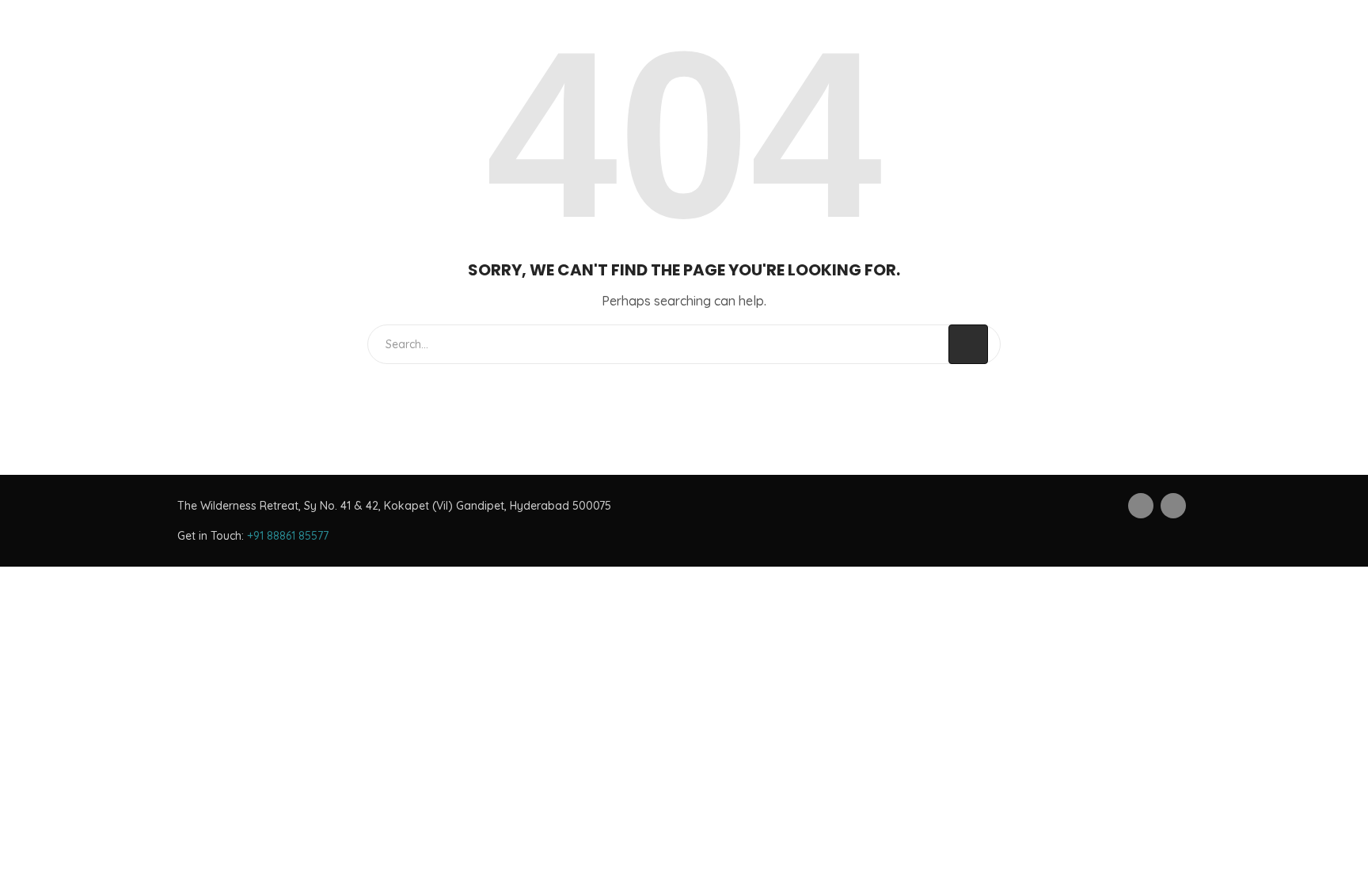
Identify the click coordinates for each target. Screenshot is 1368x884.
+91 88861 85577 (288, 536)
